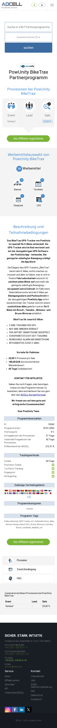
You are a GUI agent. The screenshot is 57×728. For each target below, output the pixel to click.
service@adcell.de (13, 666)
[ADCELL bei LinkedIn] (21, 709)
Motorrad (14, 521)
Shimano (40, 524)
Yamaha (49, 524)
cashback (26, 527)
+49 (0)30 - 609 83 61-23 (17, 654)
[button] (28, 48)
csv (41, 527)
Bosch (19, 527)
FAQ (33, 691)
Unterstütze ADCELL (14, 692)
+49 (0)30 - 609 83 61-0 (16, 647)
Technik (29, 509)
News (7, 676)
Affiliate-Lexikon (12, 680)
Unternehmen (37, 676)
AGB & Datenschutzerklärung (41, 685)
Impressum (36, 699)
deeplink (35, 527)
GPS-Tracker (24, 521)
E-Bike (6, 521)
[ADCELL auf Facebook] (15, 709)
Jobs (33, 680)
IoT (32, 521)
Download (9, 684)
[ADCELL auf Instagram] (8, 709)
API (6, 688)
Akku (52, 521)
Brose (33, 524)
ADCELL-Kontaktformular (33, 395)
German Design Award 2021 (18, 524)
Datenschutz (37, 695)
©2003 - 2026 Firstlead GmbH (28, 720)
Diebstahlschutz (42, 521)
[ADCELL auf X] (28, 709)
